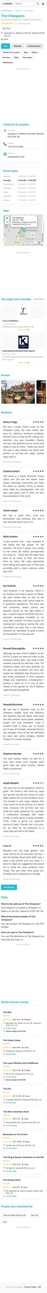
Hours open (27, 57)
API (39, 1287)
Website (17, 46)
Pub (5, 1222)
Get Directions (34, 46)
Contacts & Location (11, 52)
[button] (24, 230)
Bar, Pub (6, 28)
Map (26, 52)
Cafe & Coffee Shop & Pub (14, 1215)
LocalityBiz (7, 3)
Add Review (8, 62)
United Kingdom (7, 11)
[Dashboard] (43, 3)
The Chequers (18, 217)
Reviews (6, 57)
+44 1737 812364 (15, 147)
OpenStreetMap (37, 245)
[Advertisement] (23, 93)
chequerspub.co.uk (16, 157)
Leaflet (26, 245)
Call (5, 46)
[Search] (37, 3)
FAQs (16, 57)
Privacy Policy (30, 1287)
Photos (34, 52)
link (21, 939)
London (18, 11)
